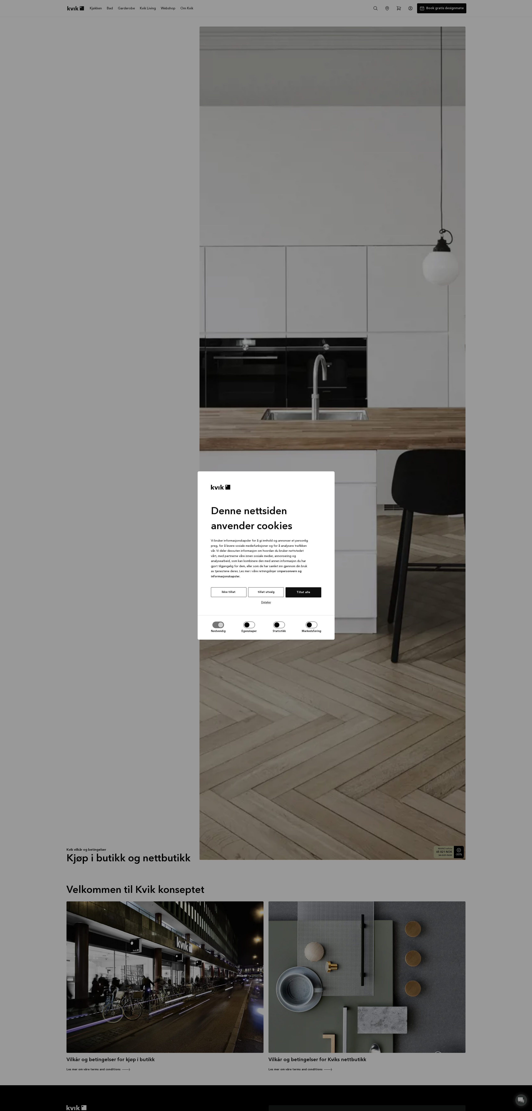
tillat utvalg (266, 592)
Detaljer (266, 602)
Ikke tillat (228, 592)
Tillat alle (303, 592)
